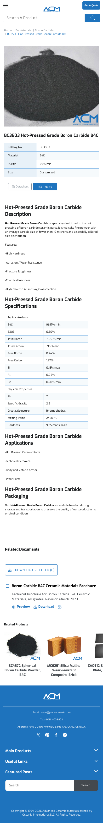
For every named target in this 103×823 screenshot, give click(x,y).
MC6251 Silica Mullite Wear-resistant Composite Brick (63, 670)
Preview (23, 606)
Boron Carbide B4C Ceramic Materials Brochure (54, 585)
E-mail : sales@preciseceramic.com (51, 712)
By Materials (23, 30)
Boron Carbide (44, 30)
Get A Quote (91, 5)
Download (46, 606)
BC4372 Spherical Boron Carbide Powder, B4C (22, 670)
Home (8, 30)
